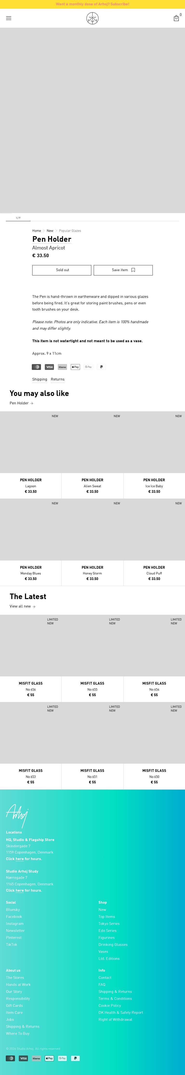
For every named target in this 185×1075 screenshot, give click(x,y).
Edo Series (108, 931)
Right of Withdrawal (115, 1020)
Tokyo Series (109, 924)
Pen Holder (52, 240)
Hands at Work (18, 985)
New (102, 910)
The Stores (15, 978)
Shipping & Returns (23, 1027)
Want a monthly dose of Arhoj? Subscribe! (92, 4)
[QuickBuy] (4, 416)
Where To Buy (17, 1034)
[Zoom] (6, 207)
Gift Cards (14, 1006)
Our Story (14, 992)
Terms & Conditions (115, 999)
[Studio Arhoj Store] (92, 18)
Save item (120, 270)
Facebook (14, 917)
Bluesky (13, 910)
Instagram (15, 924)
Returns (58, 379)
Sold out (62, 270)
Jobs (10, 1020)
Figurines (107, 938)
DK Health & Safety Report (121, 1013)
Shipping (39, 379)
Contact (105, 978)
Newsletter (15, 931)
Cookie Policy (110, 1006)
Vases (103, 952)
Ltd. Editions (109, 959)
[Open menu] (9, 18)
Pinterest (13, 938)
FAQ (102, 985)
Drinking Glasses (113, 945)
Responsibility (18, 999)
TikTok (11, 945)
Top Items (107, 917)
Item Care (14, 1013)
